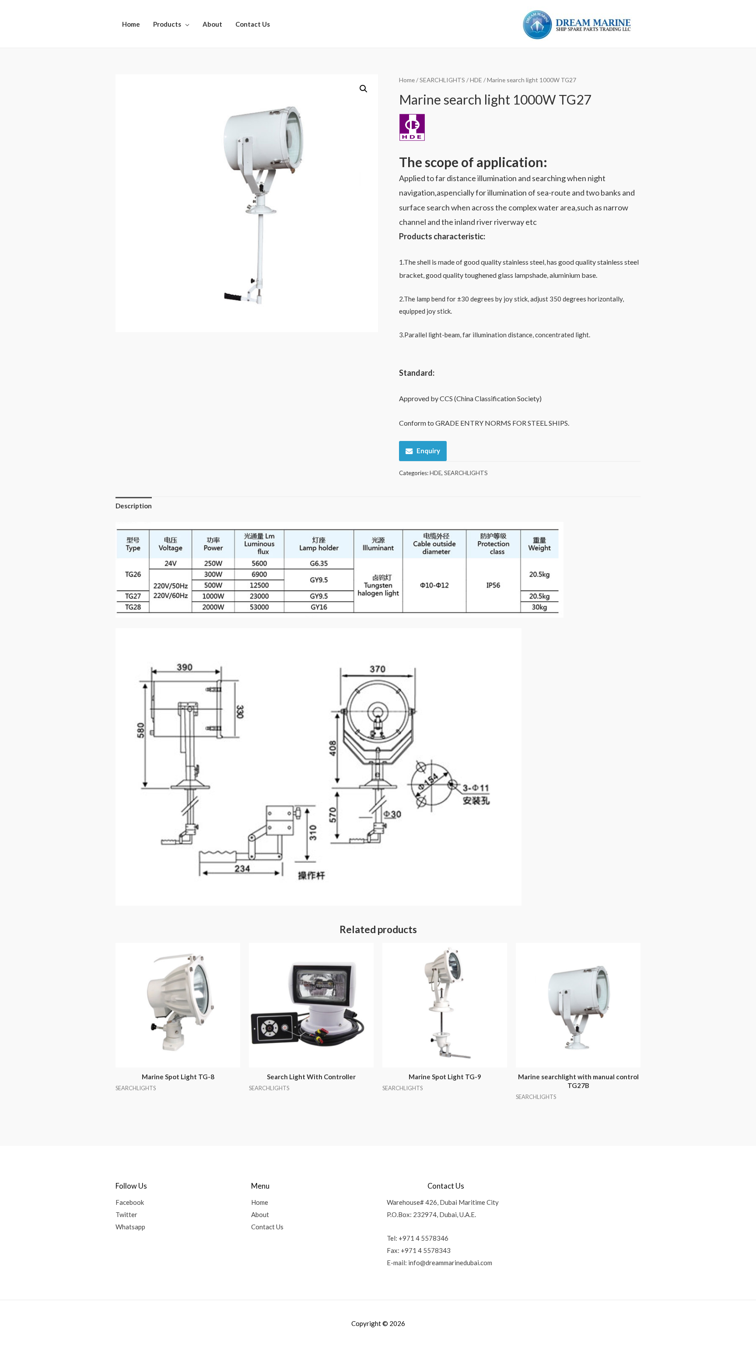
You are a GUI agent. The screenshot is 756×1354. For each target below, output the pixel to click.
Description (134, 506)
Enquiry (428, 451)
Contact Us (252, 24)
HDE (476, 80)
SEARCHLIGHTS (442, 80)
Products (167, 24)
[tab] (134, 506)
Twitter (126, 1214)
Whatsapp (130, 1227)
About (212, 24)
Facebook (130, 1202)
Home (131, 24)
